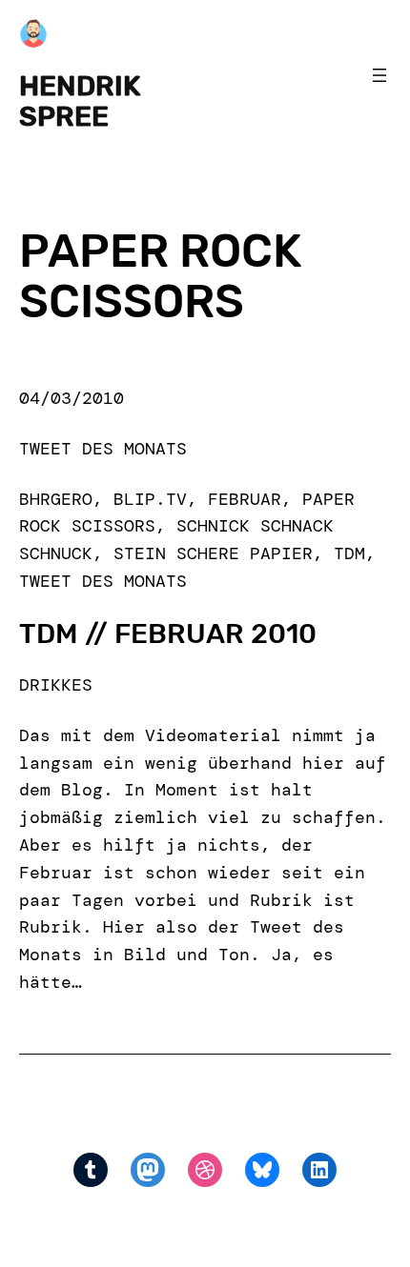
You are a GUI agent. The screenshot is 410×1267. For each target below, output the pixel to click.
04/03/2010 (71, 398)
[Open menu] (379, 75)
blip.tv (150, 499)
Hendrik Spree (79, 101)
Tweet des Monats (103, 448)
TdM (349, 553)
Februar (244, 499)
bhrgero (55, 499)
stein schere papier (213, 553)
